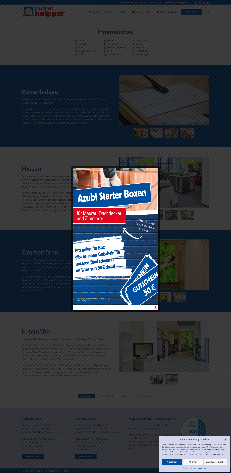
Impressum (202, 468)
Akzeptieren (172, 462)
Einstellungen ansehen (216, 462)
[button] (225, 439)
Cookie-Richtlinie (189, 468)
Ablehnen (193, 462)
